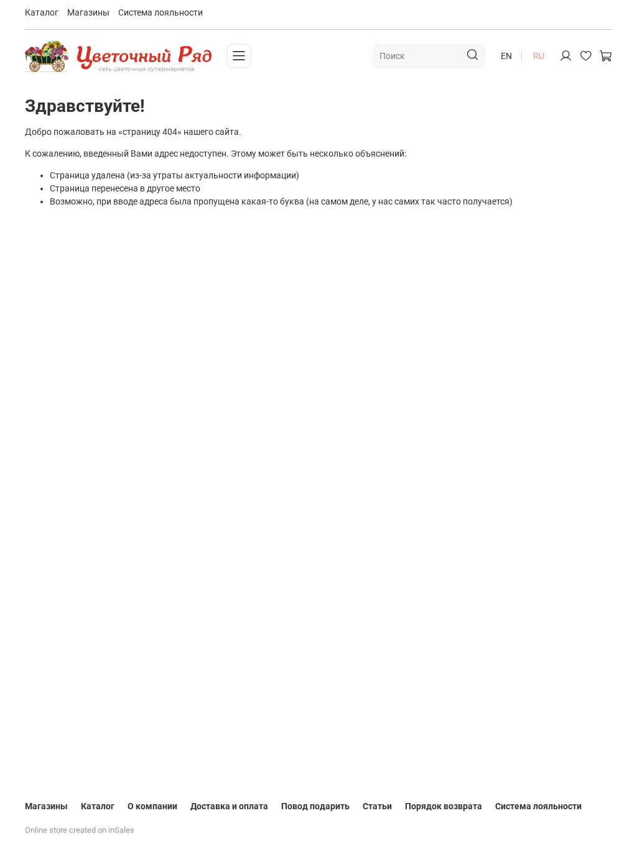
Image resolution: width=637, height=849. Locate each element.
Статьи (377, 806)
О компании (152, 806)
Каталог (41, 12)
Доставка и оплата (229, 806)
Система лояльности (160, 12)
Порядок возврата (443, 806)
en (506, 56)
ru (538, 56)
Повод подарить (315, 806)
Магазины (88, 12)
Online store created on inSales (79, 830)
